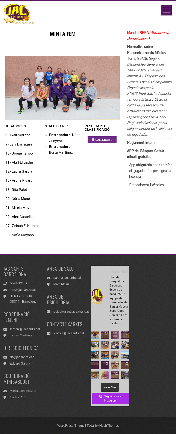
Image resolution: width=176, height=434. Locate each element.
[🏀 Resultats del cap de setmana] (105, 335)
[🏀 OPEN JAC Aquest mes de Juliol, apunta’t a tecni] (125, 375)
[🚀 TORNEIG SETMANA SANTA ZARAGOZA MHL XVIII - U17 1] (95, 355)
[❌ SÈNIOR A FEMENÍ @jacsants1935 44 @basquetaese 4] (95, 335)
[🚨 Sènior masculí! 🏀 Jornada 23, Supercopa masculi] (105, 375)
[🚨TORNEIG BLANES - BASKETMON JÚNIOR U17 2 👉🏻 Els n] (125, 345)
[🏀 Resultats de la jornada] (125, 365)
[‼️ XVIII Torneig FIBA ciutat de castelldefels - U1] (105, 355)
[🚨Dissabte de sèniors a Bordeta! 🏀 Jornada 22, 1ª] (115, 335)
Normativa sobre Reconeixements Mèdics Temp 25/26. (146, 52)
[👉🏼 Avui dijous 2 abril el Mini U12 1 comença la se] (115, 345)
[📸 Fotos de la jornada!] (115, 365)
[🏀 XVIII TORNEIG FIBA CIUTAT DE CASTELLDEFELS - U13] (95, 345)
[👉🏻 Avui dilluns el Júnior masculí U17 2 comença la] (125, 355)
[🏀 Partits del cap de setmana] (125, 335)
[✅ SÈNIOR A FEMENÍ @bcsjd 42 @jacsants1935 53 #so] (95, 375)
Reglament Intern (141, 142)
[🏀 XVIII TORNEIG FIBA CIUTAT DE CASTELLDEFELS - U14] (105, 345)
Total (90, 425)
